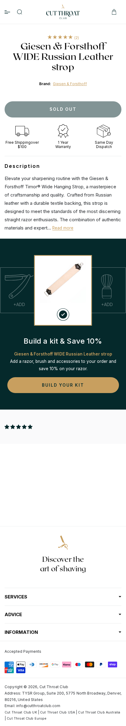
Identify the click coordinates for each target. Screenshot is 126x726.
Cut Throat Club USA (57, 712)
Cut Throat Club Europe (26, 719)
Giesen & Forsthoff (70, 83)
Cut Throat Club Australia (99, 712)
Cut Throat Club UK (21, 712)
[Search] (19, 12)
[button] (19, 427)
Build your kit (63, 385)
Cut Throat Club (53, 686)
